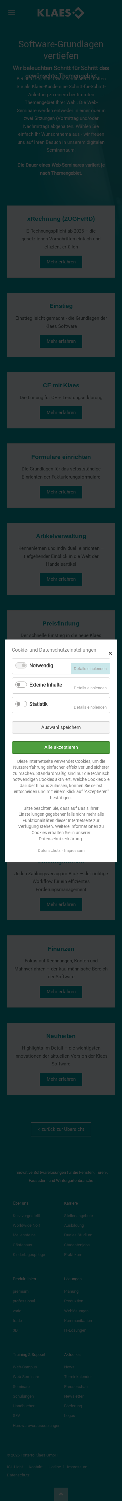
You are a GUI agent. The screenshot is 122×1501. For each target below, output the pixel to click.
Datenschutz (49, 850)
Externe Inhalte (45, 685)
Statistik (38, 704)
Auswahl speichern (61, 727)
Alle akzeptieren (61, 747)
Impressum (74, 850)
